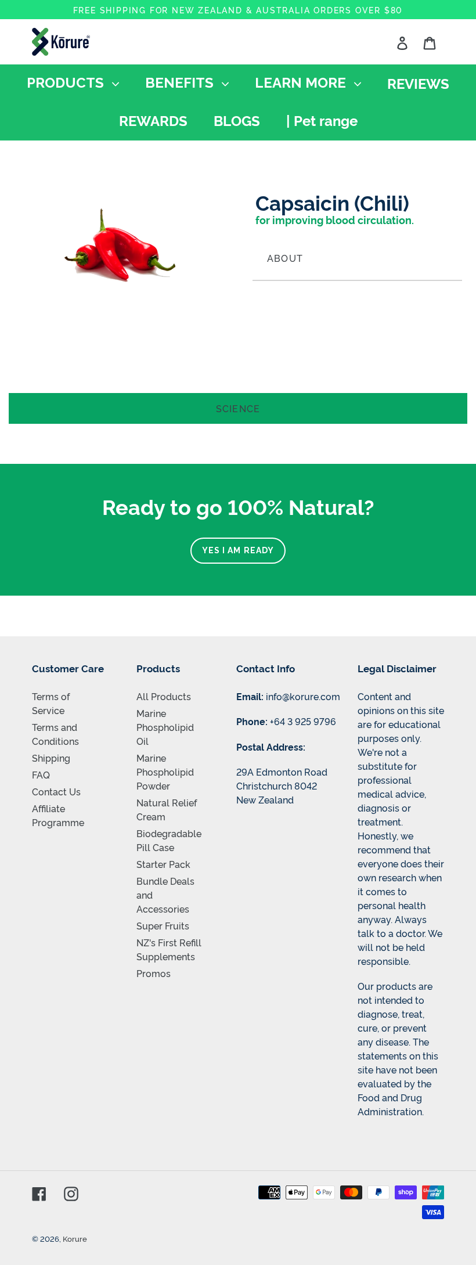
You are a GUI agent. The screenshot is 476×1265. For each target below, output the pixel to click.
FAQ (41, 774)
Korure (75, 1238)
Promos (153, 973)
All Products (163, 696)
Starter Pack (163, 863)
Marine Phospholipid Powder (165, 771)
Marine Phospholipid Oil (165, 727)
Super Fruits (162, 925)
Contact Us (56, 791)
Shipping (51, 757)
